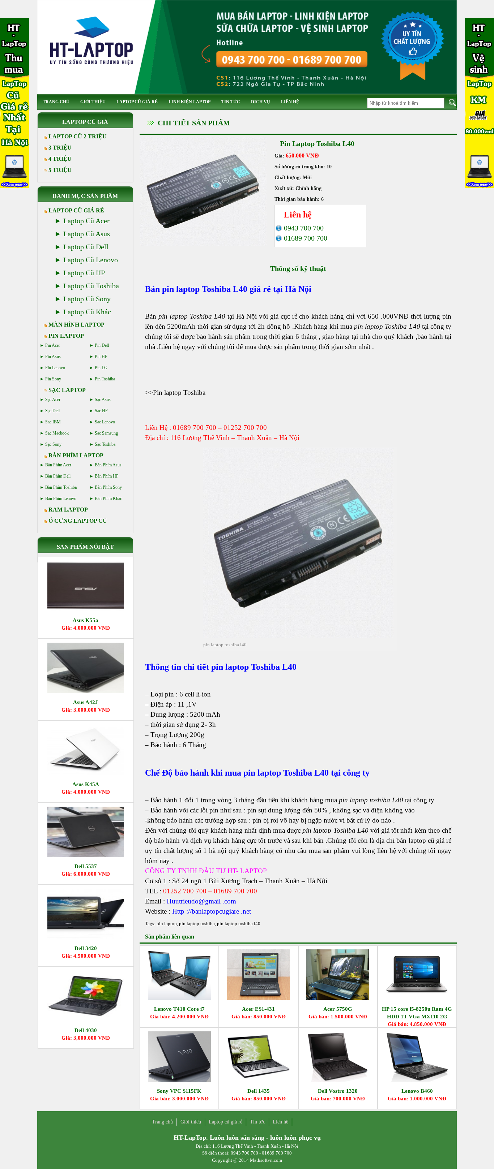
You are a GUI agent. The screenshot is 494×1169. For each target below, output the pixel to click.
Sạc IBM (53, 421)
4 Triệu (60, 159)
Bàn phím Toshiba (61, 487)
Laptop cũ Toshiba (91, 286)
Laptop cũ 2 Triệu (77, 136)
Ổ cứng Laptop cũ (77, 521)
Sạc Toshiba (105, 444)
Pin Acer (52, 345)
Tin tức (230, 101)
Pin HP (101, 356)
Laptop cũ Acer (86, 221)
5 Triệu (60, 170)
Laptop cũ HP (84, 273)
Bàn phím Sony (108, 487)
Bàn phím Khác (108, 498)
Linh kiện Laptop (189, 101)
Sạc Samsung (106, 433)
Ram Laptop (68, 509)
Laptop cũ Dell (85, 247)
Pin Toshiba (105, 378)
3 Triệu (60, 147)
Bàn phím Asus (108, 464)
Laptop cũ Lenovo (90, 260)
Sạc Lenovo (105, 421)
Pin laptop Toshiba (179, 392)
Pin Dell (102, 345)
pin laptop (167, 923)
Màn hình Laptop (76, 325)
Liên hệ (290, 101)
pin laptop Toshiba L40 (204, 289)
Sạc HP (101, 410)
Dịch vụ (260, 101)
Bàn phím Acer (58, 464)
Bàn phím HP (107, 476)
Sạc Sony (53, 444)
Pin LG (101, 367)
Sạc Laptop (67, 390)
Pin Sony (53, 378)
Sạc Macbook (57, 433)
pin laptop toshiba (197, 923)
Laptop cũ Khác (87, 312)
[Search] (451, 102)
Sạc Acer (52, 399)
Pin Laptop (66, 336)
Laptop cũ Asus (86, 234)
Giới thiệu (93, 101)
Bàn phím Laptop (75, 455)
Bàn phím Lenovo (60, 498)
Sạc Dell (52, 410)
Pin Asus (53, 356)
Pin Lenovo (55, 367)
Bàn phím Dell (58, 476)
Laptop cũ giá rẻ (137, 101)
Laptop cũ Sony (87, 299)
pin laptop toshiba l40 (238, 923)
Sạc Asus (103, 399)
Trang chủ (56, 101)
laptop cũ (421, 840)
